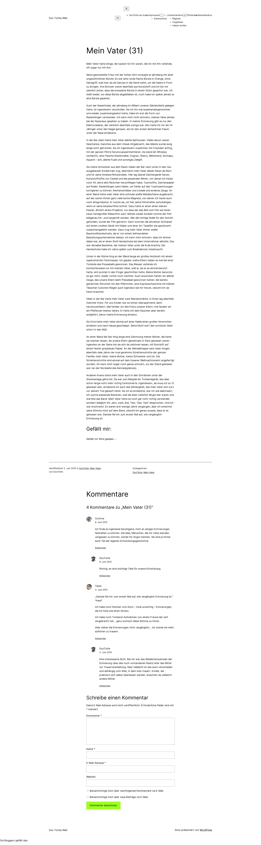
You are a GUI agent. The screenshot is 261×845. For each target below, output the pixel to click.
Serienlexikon (205, 15)
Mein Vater (95, 468)
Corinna (99, 518)
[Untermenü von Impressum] (162, 15)
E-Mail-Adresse (96, 762)
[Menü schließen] (126, 9)
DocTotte (84, 468)
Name (90, 749)
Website (90, 776)
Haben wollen (179, 25)
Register (176, 18)
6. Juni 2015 (101, 522)
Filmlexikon (192, 15)
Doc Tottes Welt (58, 18)
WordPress (206, 830)
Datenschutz (160, 18)
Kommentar (94, 715)
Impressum (154, 15)
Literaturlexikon (175, 15)
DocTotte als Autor (139, 15)
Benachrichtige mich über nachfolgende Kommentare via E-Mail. (127, 790)
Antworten (100, 547)
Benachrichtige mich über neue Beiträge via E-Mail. (119, 797)
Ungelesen (177, 22)
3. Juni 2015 (101, 589)
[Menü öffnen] (117, 18)
